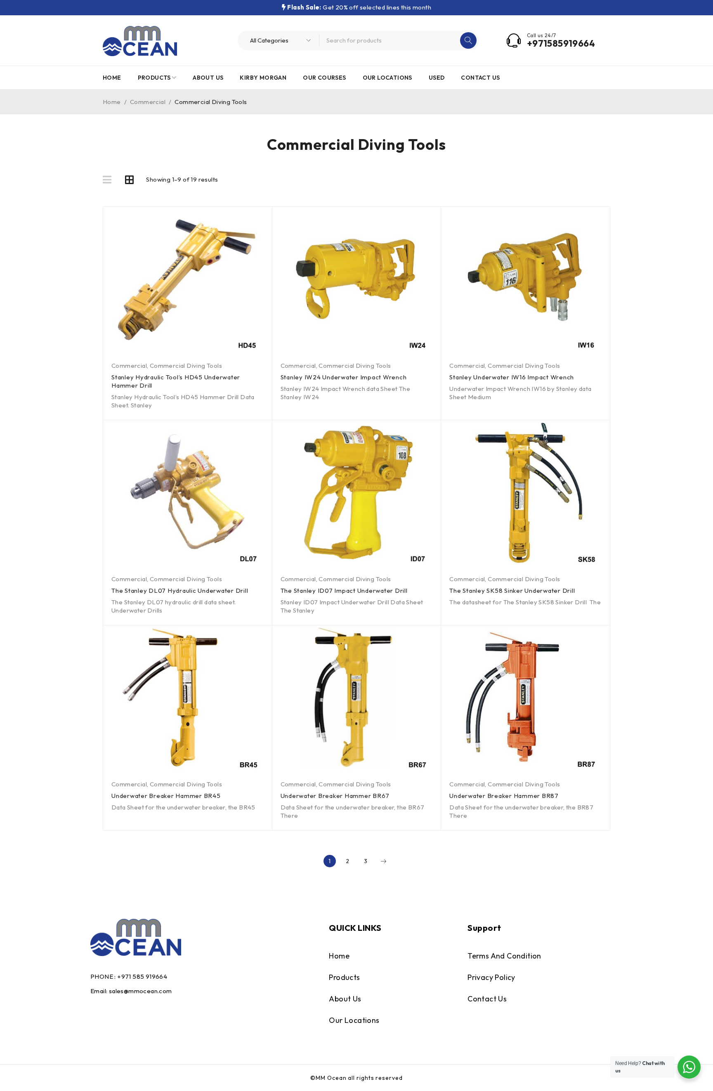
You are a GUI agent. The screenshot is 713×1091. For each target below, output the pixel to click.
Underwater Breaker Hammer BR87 (504, 796)
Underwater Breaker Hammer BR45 (166, 796)
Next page (383, 861)
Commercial (147, 102)
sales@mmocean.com (140, 991)
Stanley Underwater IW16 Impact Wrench (511, 377)
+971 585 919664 (142, 976)
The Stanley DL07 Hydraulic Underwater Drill (179, 590)
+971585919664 (561, 43)
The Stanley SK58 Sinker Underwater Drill (512, 590)
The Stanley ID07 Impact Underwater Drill (344, 590)
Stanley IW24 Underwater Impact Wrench (344, 377)
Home (112, 102)
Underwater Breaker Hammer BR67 (335, 796)
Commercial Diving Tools (186, 365)
